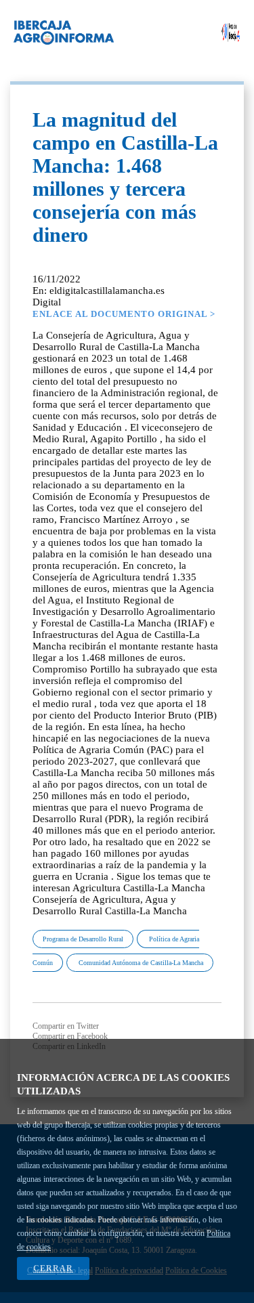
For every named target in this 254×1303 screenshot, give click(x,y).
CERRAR (53, 1268)
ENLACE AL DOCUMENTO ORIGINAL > (124, 314)
